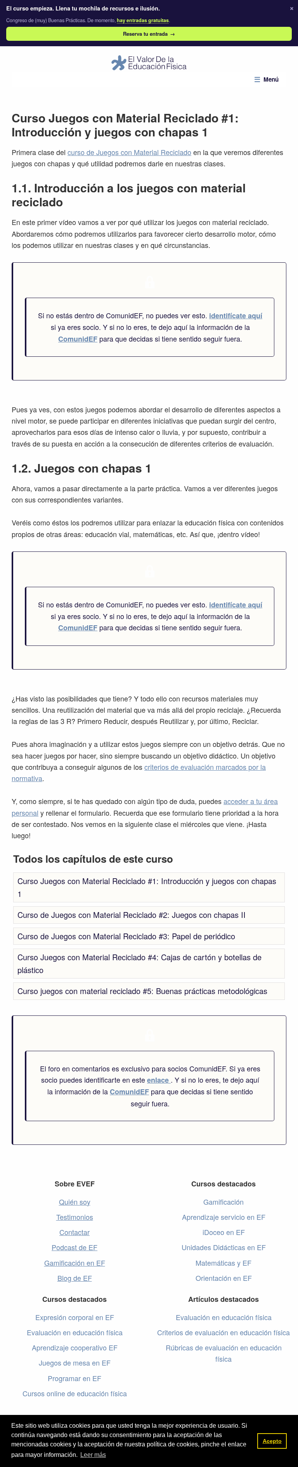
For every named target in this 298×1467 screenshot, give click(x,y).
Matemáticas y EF (223, 1263)
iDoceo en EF (224, 1232)
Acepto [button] (272, 1441)
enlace (159, 1080)
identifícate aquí (235, 315)
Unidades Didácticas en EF (224, 1247)
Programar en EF (74, 1378)
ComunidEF (77, 339)
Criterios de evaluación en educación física (223, 1332)
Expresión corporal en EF (74, 1317)
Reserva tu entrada (149, 33)
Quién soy (74, 1202)
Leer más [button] (93, 1454)
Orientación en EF (224, 1278)
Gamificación (223, 1202)
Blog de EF (74, 1278)
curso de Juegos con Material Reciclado (129, 152)
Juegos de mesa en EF (75, 1362)
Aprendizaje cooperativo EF (75, 1347)
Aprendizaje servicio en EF (223, 1217)
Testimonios (74, 1217)
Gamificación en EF (74, 1263)
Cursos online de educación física (75, 1393)
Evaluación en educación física (75, 1332)
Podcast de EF (74, 1247)
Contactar (74, 1232)
